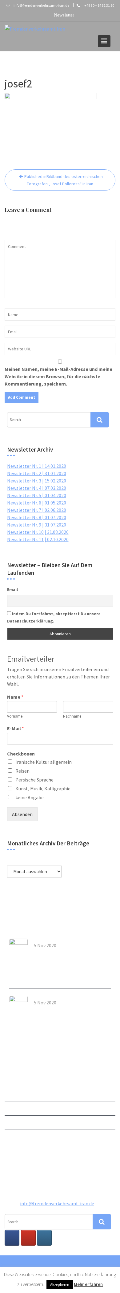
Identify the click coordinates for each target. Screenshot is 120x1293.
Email (12, 589)
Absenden (22, 814)
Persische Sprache (34, 780)
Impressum (17, 1122)
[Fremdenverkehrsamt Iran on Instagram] (44, 1238)
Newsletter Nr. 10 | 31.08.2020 (38, 532)
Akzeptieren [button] (59, 1284)
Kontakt (13, 1109)
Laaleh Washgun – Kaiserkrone (68, 952)
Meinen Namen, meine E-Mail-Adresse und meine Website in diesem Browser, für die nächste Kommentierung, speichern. (58, 376)
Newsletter (17, 1081)
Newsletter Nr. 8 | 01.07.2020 (36, 517)
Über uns (14, 1095)
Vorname (14, 716)
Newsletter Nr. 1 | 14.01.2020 (36, 466)
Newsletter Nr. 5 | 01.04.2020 (36, 495)
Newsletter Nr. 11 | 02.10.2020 (38, 539)
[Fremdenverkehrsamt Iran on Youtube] (28, 1238)
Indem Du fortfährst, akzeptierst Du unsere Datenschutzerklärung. (54, 617)
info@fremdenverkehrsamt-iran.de (57, 1203)
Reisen (22, 771)
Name (15, 697)
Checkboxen (21, 754)
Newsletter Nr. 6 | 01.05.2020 (36, 503)
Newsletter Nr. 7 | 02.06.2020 (36, 510)
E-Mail (15, 728)
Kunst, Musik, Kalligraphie (42, 788)
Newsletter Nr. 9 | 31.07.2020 (36, 525)
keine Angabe (29, 797)
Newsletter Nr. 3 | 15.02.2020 (36, 481)
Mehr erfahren (88, 1284)
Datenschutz (18, 1136)
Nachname (72, 716)
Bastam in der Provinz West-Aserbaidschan (66, 1012)
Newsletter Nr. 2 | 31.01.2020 (36, 473)
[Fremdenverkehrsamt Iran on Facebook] (12, 1238)
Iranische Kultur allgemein (43, 762)
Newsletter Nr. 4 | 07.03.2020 (36, 488)
